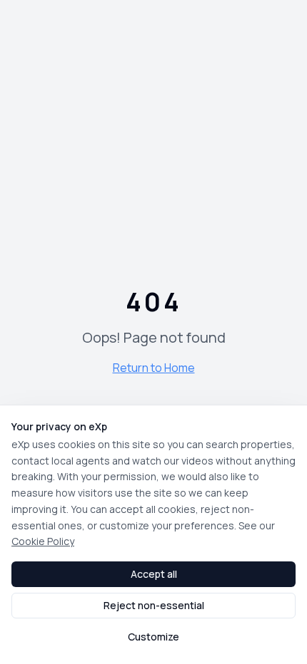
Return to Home (154, 367)
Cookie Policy (42, 541)
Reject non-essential (154, 605)
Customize (153, 636)
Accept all (154, 574)
